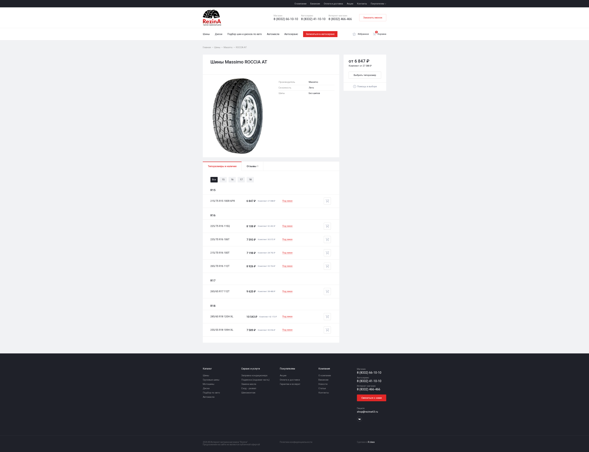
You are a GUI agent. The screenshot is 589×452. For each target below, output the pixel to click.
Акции (350, 3)
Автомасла (273, 34)
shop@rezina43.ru (367, 411)
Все (214, 179)
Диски (218, 34)
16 (232, 179)
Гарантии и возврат (290, 384)
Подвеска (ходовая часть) (255, 379)
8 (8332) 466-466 (340, 19)
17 (241, 179)
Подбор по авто (211, 392)
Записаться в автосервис (320, 34)
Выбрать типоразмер (365, 75)
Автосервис (291, 34)
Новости (322, 384)
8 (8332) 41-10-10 (313, 19)
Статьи (322, 388)
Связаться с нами (371, 397)
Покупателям (378, 3)
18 (250, 179)
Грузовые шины (211, 379)
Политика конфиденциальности (296, 442)
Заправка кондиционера (254, 375)
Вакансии (315, 3)
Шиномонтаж (248, 392)
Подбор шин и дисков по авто (244, 34)
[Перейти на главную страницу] (212, 18)
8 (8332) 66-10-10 (286, 19)
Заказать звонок (372, 17)
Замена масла (248, 384)
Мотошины (208, 384)
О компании (300, 3)
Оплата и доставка (333, 3)
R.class (371, 442)
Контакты (362, 3)
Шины (206, 34)
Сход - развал (248, 388)
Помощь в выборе (367, 86)
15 (223, 179)
